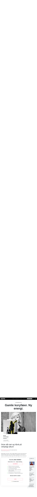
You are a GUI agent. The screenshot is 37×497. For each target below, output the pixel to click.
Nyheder (13, 398)
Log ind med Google (16, 481)
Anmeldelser (17, 398)
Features (21, 398)
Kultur (24, 398)
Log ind (33, 398)
